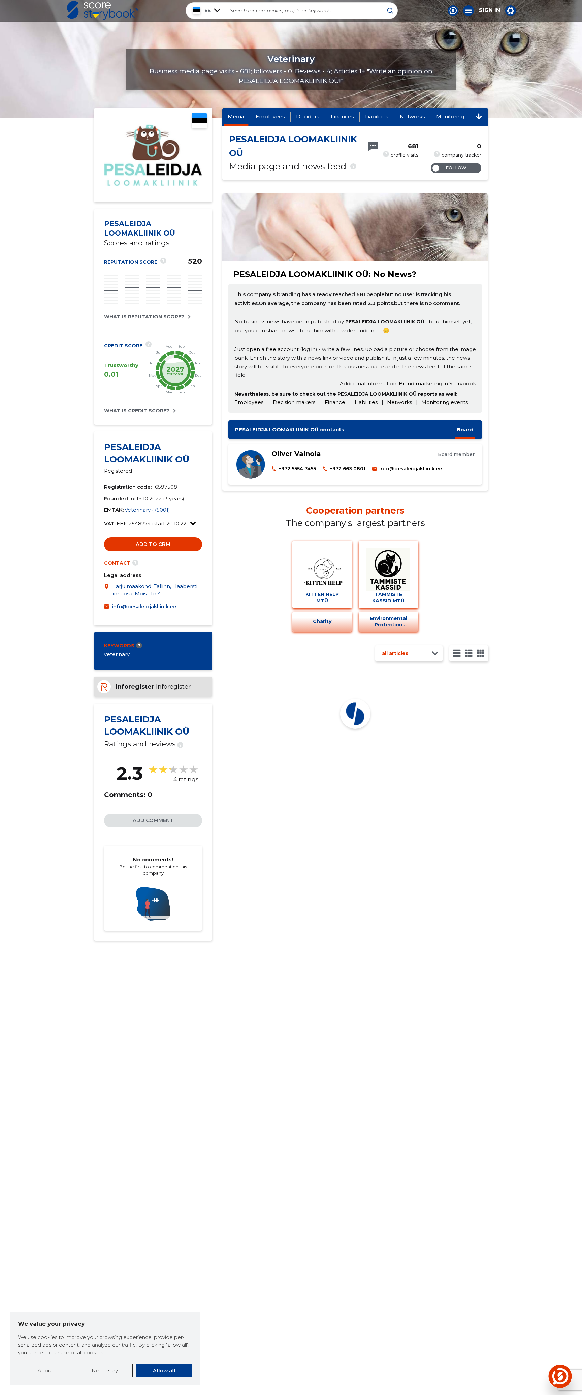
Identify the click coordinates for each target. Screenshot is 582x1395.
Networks (412, 116)
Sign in (489, 10)
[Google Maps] (107, 590)
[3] (468, 653)
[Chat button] (453, 10)
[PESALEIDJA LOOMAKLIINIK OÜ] (153, 184)
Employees (270, 116)
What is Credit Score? (136, 411)
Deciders (307, 116)
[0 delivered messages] (373, 146)
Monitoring (450, 116)
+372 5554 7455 (297, 469)
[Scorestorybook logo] (102, 10)
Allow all (164, 1370)
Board (465, 429)
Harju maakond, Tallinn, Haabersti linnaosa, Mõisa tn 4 (154, 590)
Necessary (105, 1370)
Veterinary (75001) (147, 510)
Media (236, 116)
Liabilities (376, 116)
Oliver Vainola (296, 454)
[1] (457, 653)
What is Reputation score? (144, 317)
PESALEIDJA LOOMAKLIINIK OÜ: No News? (324, 274)
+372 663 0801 (347, 469)
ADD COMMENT (153, 820)
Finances (342, 116)
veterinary (117, 654)
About (45, 1370)
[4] (480, 653)
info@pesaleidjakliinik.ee (144, 606)
